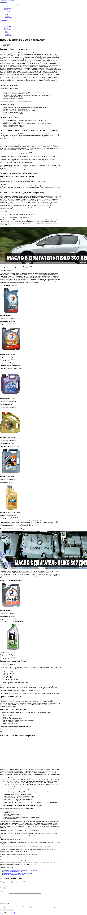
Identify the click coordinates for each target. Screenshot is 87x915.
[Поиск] (17, 5)
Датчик (6, 9)
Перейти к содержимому (7, 0)
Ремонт (6, 13)
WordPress (14, 913)
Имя (1, 885)
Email (2, 888)
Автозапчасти (8, 17)
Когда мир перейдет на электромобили (14, 874)
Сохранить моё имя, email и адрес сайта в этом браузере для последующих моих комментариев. (29, 907)
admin (9, 44)
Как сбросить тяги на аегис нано (12, 871)
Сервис (6, 14)
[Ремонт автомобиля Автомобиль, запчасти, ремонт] (3, 2)
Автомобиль (7, 8)
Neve (1, 913)
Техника (6, 16)
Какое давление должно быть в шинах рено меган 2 (18, 873)
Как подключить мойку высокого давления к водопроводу (20, 870)
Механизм (7, 11)
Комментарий (4, 903)
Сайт (1, 891)
